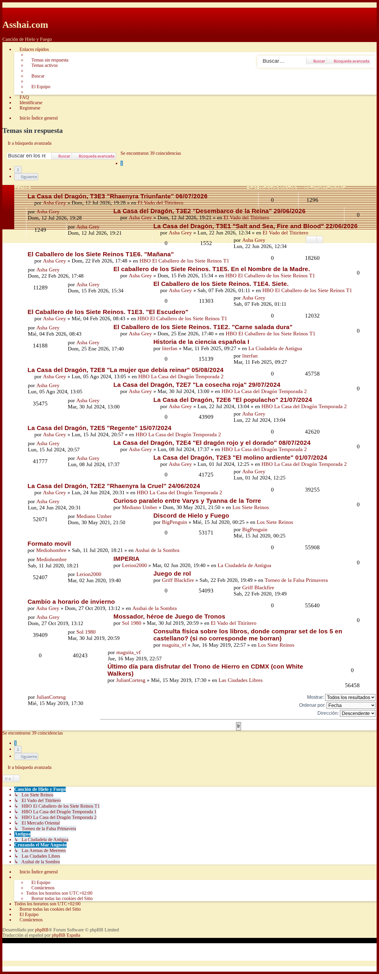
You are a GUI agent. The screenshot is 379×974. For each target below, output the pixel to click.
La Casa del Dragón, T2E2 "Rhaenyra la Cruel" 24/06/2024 (114, 485)
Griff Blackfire (178, 580)
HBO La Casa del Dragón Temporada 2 (181, 376)
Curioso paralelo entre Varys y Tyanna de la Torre (187, 500)
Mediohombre (51, 550)
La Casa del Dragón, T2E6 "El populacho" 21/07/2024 (232, 399)
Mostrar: (316, 697)
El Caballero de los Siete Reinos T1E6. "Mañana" (101, 254)
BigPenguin (174, 522)
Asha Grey (54, 203)
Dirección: (328, 713)
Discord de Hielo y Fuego (191, 515)
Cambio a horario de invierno (71, 601)
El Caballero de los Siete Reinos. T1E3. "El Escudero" (108, 311)
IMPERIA (126, 558)
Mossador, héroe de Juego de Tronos (169, 616)
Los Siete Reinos (250, 507)
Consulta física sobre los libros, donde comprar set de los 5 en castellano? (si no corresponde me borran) (247, 635)
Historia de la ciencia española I (201, 341)
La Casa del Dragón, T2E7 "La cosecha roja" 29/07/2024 (196, 384)
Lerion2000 (134, 565)
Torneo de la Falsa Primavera (296, 580)
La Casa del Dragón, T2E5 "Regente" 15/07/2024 (99, 427)
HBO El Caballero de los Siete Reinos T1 (184, 261)
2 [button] (18, 169)
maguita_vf (174, 645)
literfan (169, 348)
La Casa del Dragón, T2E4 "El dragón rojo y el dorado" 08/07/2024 (212, 442)
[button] (26, 176)
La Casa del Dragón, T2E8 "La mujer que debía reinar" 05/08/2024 (126, 369)
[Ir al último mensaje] (269, 240)
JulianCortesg (130, 680)
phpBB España (66, 935)
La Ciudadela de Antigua (275, 348)
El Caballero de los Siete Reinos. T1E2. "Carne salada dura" (203, 326)
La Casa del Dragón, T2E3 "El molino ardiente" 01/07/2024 (240, 457)
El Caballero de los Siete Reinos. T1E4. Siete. (221, 283)
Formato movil (49, 543)
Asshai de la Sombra (157, 550)
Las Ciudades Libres (241, 680)
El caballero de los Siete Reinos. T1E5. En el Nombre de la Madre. (211, 268)
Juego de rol (172, 573)
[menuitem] (47, 60)
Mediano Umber (139, 507)
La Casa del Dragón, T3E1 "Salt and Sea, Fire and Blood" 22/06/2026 (255, 226)
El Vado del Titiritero (160, 203)
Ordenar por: (313, 705)
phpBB (42, 929)
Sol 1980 (131, 623)
